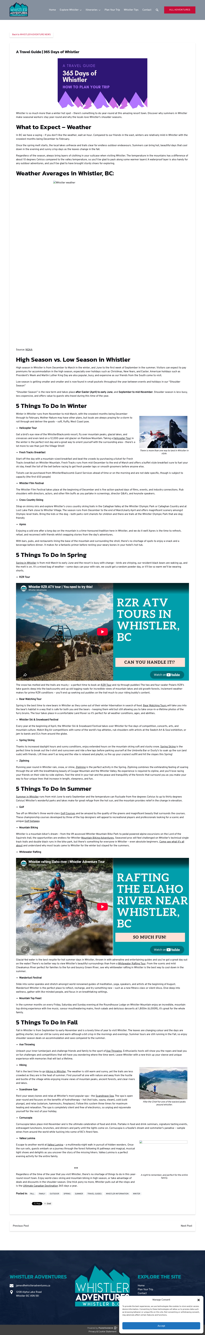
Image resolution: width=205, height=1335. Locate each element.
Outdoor (54, 1194)
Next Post (186, 1226)
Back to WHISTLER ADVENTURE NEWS (31, 34)
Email (49, 1204)
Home (52, 10)
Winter (136, 1194)
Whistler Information (117, 1194)
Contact (146, 10)
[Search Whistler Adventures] (157, 10)
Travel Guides (94, 1194)
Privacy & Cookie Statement (102, 1331)
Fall (32, 1194)
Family (42, 1194)
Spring (67, 1194)
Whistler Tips (131, 10)
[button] (198, 1300)
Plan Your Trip (112, 10)
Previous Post (21, 1226)
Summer (79, 1194)
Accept (161, 1325)
